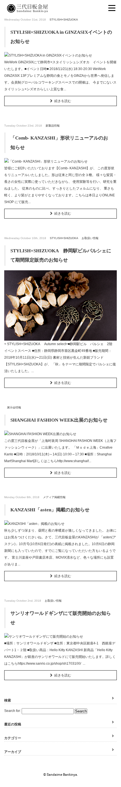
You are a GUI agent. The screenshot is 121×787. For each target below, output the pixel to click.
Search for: (12, 711)
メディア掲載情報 (54, 497)
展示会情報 (14, 407)
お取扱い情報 (90, 238)
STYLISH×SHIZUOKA (64, 19)
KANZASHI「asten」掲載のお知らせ (49, 509)
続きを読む (62, 101)
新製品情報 (53, 125)
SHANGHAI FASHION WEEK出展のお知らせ (58, 420)
